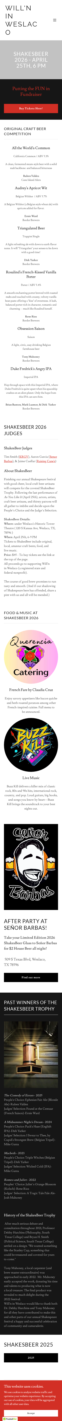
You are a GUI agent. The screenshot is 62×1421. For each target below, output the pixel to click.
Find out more (31, 977)
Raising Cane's (46, 461)
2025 (31, 1357)
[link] (23, 34)
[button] (54, 20)
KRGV (23, 457)
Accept (31, 1413)
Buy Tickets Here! (31, 108)
